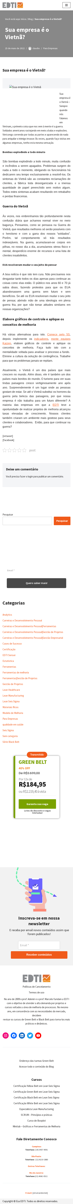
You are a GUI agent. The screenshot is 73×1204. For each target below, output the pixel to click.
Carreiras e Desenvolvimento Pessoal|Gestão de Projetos (33, 632)
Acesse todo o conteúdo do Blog (36, 1066)
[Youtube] (38, 1035)
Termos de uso (36, 992)
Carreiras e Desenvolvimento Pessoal (22, 620)
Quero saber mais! (36, 583)
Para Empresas (50, 48)
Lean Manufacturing (13, 695)
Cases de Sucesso (12, 643)
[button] (37, 755)
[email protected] (40, 1193)
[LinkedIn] (22, 1035)
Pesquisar (8, 514)
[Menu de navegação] (66, 5)
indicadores (41, 338)
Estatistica (8, 661)
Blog (30, 19)
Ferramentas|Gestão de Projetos (20, 678)
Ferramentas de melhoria (16, 672)
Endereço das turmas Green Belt (36, 1060)
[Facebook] (14, 1035)
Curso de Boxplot (36, 1120)
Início (23, 19)
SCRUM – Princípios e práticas (36, 1114)
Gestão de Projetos (13, 684)
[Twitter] (30, 1035)
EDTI (56, 404)
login (30, 476)
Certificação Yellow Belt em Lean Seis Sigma (36, 1086)
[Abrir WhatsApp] (8, 1195)
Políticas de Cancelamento (37, 986)
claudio (36, 48)
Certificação (9, 649)
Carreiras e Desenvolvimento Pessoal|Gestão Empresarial (33, 637)
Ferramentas (9, 666)
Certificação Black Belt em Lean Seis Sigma (36, 1097)
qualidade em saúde (13, 724)
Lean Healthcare (11, 689)
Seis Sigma (8, 730)
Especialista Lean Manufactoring (36, 1109)
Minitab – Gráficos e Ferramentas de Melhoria (36, 1126)
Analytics (7, 614)
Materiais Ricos (11, 707)
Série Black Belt (11, 741)
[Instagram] (6, 1035)
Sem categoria (10, 736)
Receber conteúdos (39, 954)
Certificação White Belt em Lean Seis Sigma (37, 1103)
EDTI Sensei (9, 655)
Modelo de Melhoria (13, 713)
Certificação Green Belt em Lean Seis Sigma (36, 1091)
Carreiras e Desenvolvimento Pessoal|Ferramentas (29, 626)
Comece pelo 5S (58, 334)
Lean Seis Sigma (11, 701)
